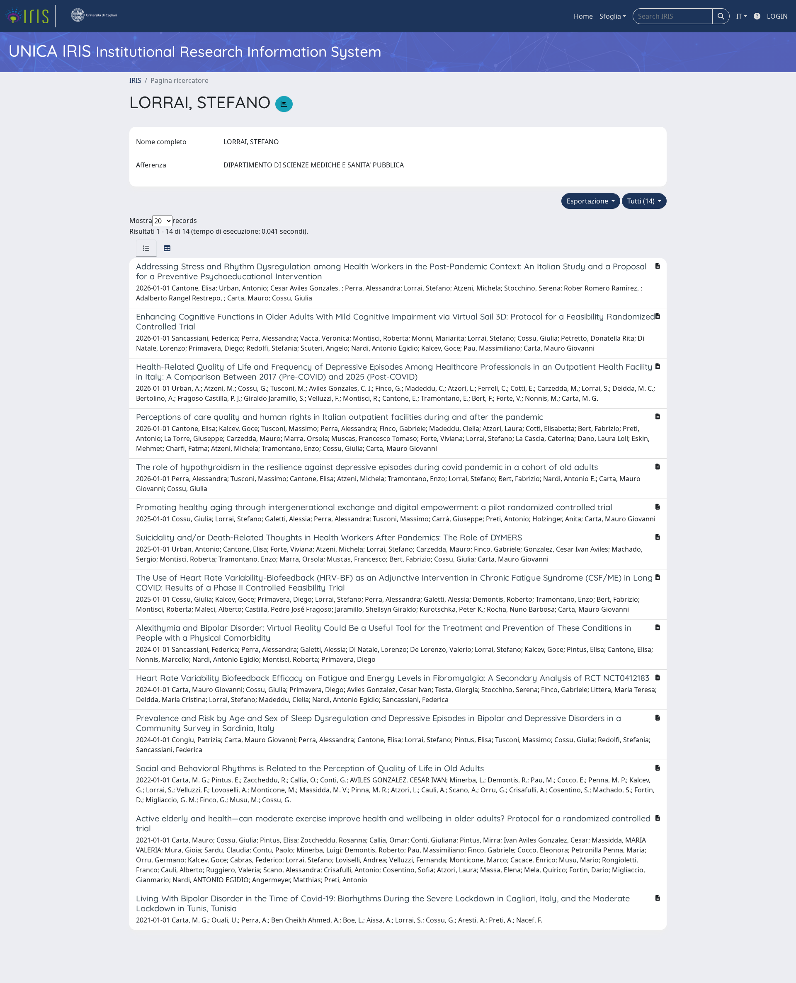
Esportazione (588, 201)
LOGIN (777, 16)
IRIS (135, 80)
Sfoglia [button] (610, 16)
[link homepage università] (93, 16)
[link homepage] (30, 16)
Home (583, 16)
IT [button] (739, 16)
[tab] (146, 248)
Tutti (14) (641, 201)
